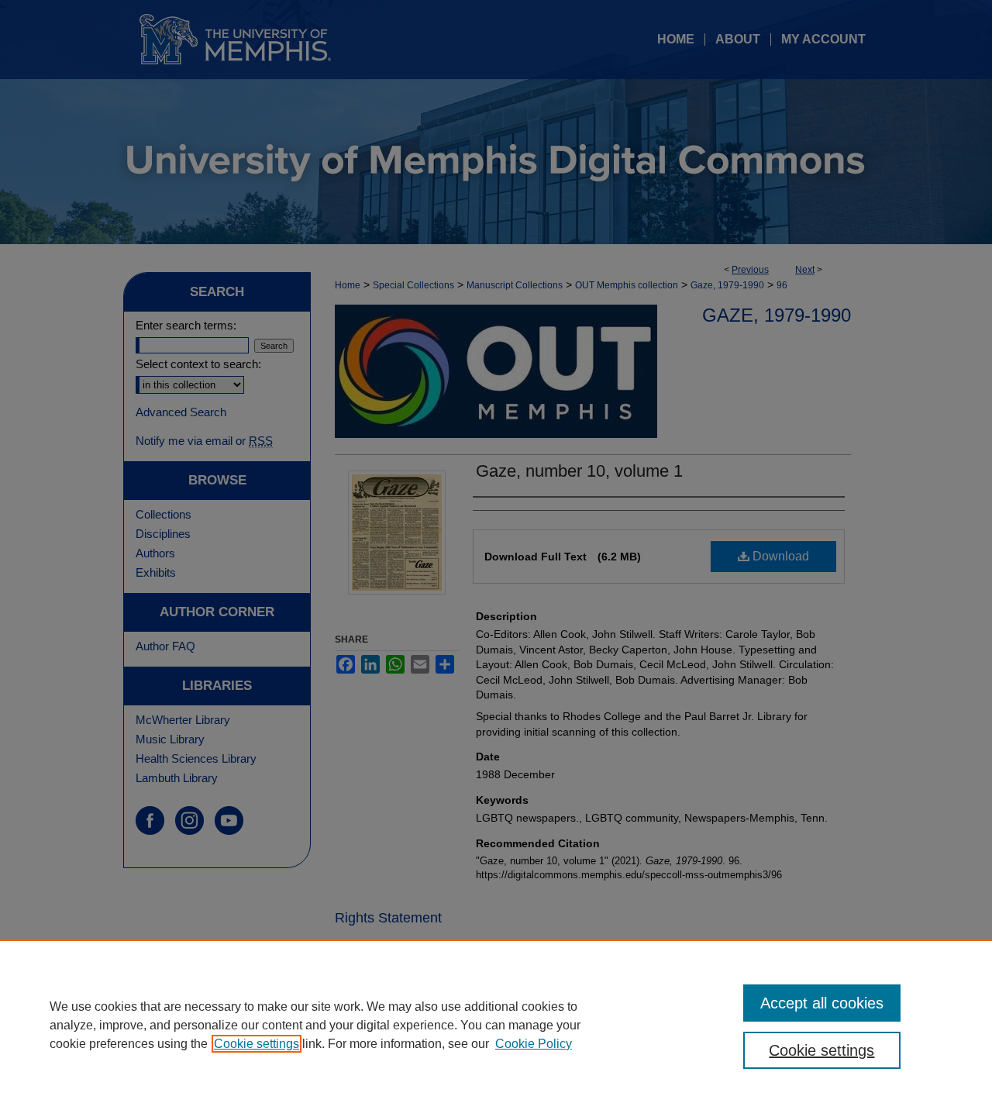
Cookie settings (256, 1043)
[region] (496, 1024)
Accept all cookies (822, 1003)
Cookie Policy (533, 1043)
